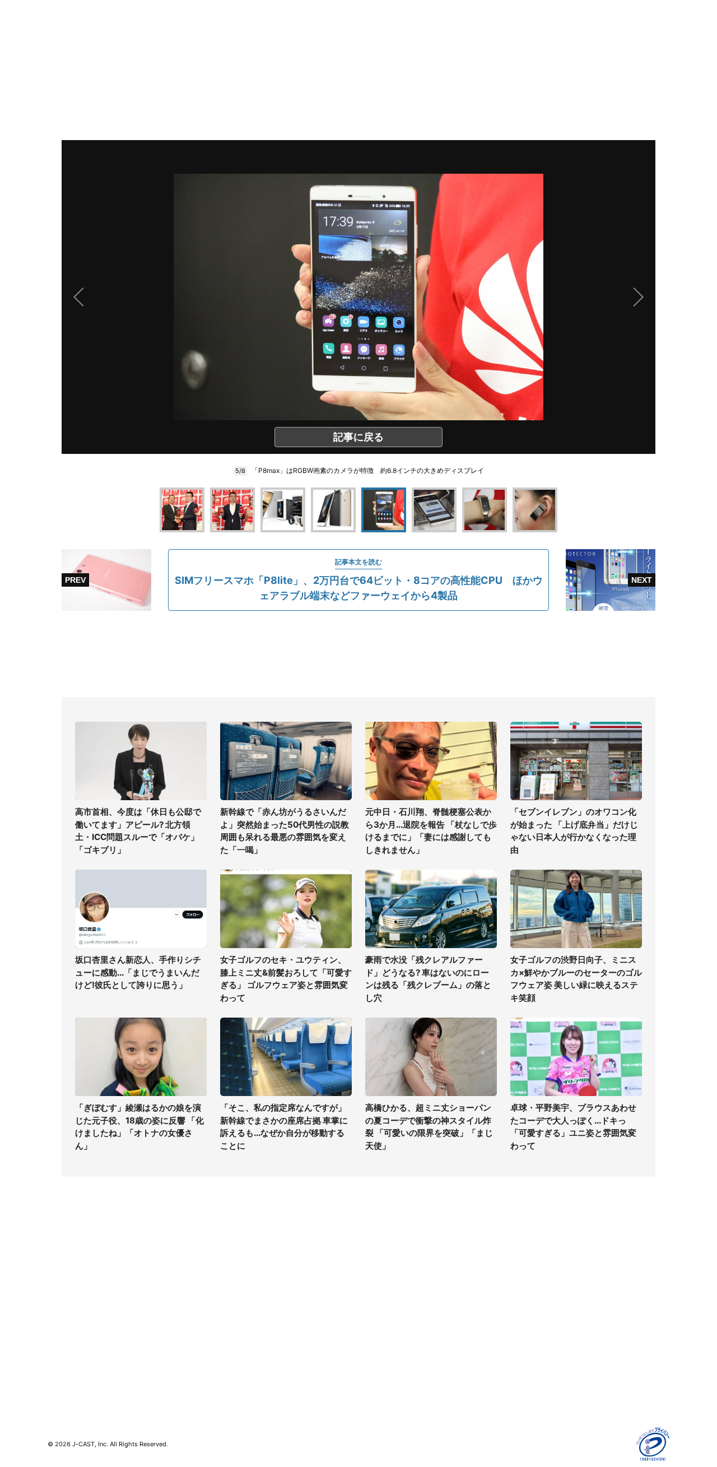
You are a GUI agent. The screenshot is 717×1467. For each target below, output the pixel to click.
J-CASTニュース (233, 1263)
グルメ (59, 1279)
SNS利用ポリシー (546, 1296)
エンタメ (63, 1328)
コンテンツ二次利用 (549, 1377)
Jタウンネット (229, 1351)
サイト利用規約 (541, 1279)
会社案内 (374, 1263)
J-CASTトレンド (233, 1279)
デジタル (63, 1296)
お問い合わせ (382, 1296)
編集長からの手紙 (389, 1328)
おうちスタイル (75, 1367)
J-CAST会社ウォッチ (241, 1296)
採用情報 (374, 1279)
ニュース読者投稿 (389, 1312)
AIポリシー (533, 1312)
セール (59, 1344)
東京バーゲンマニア (238, 1335)
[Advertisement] (358, 654)
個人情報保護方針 (545, 1263)
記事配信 (530, 1361)
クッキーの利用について (557, 1328)
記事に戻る (358, 437)
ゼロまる (219, 1367)
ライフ (59, 1263)
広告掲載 (530, 1344)
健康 (55, 1312)
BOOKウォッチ (230, 1319)
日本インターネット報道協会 (565, 1393)
